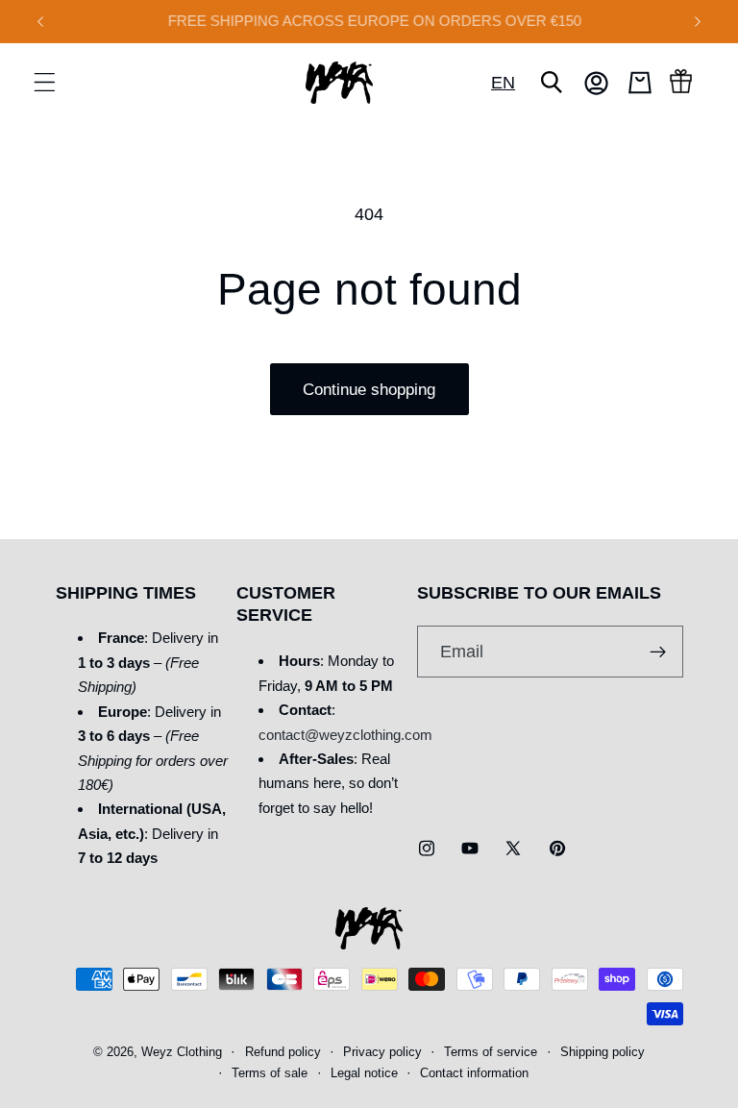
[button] (44, 83)
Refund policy (283, 1052)
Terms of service (490, 1052)
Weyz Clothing (181, 1052)
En (503, 82)
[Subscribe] (657, 651)
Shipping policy (602, 1052)
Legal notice (364, 1073)
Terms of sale (270, 1073)
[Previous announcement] (40, 21)
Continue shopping (369, 389)
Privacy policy (382, 1052)
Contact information (474, 1073)
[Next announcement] (697, 21)
